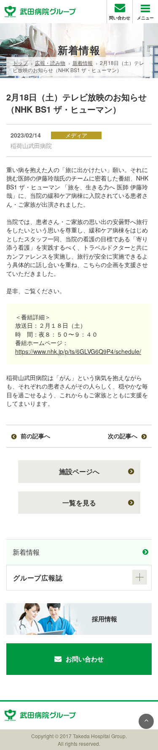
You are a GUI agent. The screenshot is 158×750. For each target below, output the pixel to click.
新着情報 (82, 62)
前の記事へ (35, 436)
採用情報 (104, 618)
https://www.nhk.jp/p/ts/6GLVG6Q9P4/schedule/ (78, 351)
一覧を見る (79, 502)
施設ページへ (79, 471)
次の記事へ (122, 436)
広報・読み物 (50, 62)
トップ (20, 62)
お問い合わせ (85, 659)
